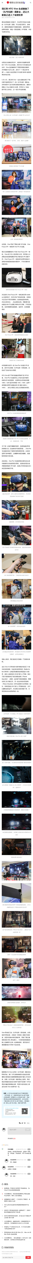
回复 (29, 1149)
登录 (14, 1138)
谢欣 (3, 17)
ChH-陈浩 (10, 1149)
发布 (27, 1129)
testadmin (13, 1160)
